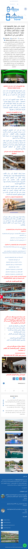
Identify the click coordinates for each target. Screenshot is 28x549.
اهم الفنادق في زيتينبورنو (9, 42)
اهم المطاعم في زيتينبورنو (17, 44)
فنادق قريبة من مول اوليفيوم (9, 47)
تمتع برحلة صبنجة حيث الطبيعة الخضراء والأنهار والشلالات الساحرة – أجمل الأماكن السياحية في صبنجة (16, 496)
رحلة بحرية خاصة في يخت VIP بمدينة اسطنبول (16, 400)
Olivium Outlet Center (10, 40)
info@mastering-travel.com (9, 525)
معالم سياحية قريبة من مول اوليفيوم (11, 61)
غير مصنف (21, 38)
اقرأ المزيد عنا (24, 487)
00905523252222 (8, 278)
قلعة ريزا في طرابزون (21, 403)
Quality (21, 547)
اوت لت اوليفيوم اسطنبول (13, 45)
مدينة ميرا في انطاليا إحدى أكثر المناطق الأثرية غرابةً (15, 401)
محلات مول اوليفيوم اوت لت (9, 54)
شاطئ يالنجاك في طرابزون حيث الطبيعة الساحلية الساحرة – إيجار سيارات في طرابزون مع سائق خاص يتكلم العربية (15, 412)
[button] (25, 545)
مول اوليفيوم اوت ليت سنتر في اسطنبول (15, 63)
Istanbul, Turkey (6, 520)
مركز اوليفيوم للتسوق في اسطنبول (16, 56)
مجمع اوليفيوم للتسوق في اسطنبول (16, 49)
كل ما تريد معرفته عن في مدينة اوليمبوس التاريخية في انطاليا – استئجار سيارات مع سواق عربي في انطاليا (15, 407)
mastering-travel (6, 527)
